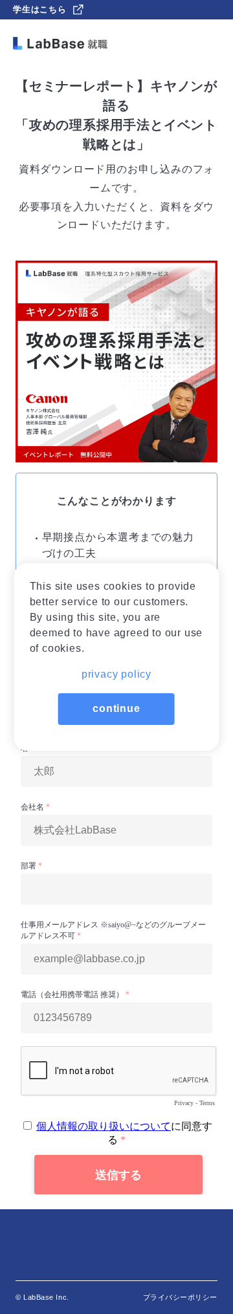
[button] (117, 670)
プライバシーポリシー (180, 1297)
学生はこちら (40, 9)
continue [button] (116, 708)
